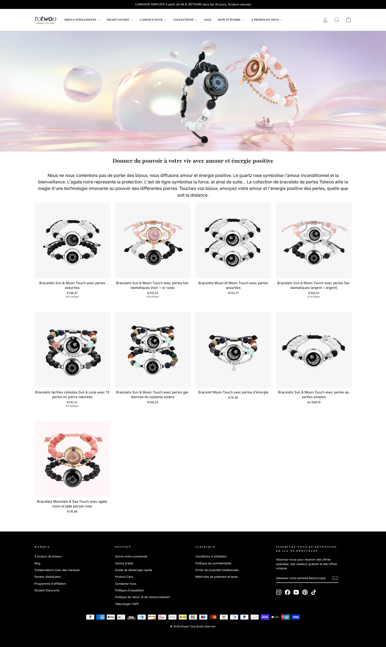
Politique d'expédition (129, 590)
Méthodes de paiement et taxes (216, 576)
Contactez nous (125, 583)
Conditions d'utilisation (211, 556)
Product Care (124, 576)
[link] (45, 20)
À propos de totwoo (48, 556)
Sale (207, 19)
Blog (37, 563)
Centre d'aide (124, 563)
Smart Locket (118, 19)
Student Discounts (46, 590)
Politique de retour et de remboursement (142, 597)
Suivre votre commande (131, 556)
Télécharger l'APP (127, 604)
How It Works (229, 19)
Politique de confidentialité (213, 563)
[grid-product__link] (72, 241)
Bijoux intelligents (81, 19)
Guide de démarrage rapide (133, 570)
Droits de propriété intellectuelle (216, 570)
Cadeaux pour (151, 19)
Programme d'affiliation (50, 583)
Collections (183, 19)
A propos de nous (265, 19)
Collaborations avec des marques (57, 570)
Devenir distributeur (47, 576)
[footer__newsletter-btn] (335, 578)
